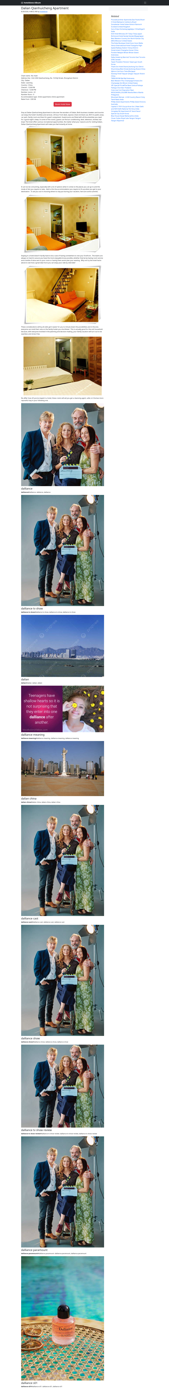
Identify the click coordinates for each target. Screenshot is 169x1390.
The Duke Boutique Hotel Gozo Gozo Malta (127, 43)
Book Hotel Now (62, 104)
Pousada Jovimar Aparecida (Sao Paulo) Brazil (128, 20)
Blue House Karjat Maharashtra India (124, 116)
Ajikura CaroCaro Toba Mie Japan (123, 71)
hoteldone (43, 11)
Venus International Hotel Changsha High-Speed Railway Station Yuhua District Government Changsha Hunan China (126, 47)
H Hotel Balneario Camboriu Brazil (123, 22)
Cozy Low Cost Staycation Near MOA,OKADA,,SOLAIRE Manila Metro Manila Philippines (127, 92)
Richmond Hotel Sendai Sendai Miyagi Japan (127, 36)
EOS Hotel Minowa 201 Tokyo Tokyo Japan (126, 34)
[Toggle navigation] (145, 3)
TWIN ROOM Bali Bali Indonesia (122, 78)
